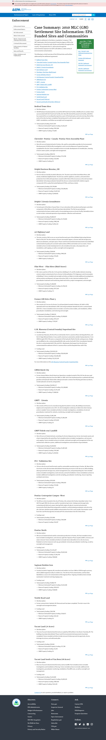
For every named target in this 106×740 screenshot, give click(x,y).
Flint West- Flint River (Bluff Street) (46, 72)
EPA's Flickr (88, 724)
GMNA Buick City (41, 79)
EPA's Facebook (76, 724)
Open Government (57, 717)
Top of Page (90, 134)
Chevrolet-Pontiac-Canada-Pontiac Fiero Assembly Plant (52, 62)
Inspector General (57, 707)
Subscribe (54, 723)
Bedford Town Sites (42, 60)
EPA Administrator (34, 707)
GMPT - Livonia (40, 82)
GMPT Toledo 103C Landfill (44, 84)
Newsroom (54, 713)
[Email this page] (92, 19)
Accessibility (32, 704)
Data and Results (18, 51)
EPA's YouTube (84, 724)
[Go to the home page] (16, 9)
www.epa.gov (53, 3)
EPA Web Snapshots (34, 720)
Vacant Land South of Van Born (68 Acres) (48, 102)
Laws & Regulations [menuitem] (38, 15)
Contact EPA (79, 704)
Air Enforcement (18, 32)
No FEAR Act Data (33, 723)
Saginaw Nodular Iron (42, 94)
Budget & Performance (35, 710)
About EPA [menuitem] (52, 15)
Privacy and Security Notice (36, 729)
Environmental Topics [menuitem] (21, 15)
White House (55, 729)
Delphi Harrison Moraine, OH (44, 65)
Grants (30, 717)
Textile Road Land (41, 97)
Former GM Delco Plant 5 (43, 75)
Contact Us (73, 19)
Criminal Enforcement (20, 43)
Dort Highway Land (42, 70)
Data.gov (54, 704)
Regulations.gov (56, 720)
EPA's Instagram (92, 724)
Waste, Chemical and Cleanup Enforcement (20, 39)
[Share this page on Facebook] (85, 19)
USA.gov (54, 726)
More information (69, 5)
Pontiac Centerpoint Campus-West (46, 89)
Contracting (31, 713)
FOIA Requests (79, 710)
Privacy (30, 726)
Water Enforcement (19, 36)
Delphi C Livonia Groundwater (45, 67)
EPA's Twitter (80, 724)
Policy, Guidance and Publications (20, 55)
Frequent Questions (81, 713)
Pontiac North (40, 92)
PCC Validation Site (42, 87)
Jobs (52, 710)
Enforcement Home (19, 26)
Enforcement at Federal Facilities (20, 47)
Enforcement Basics (19, 29)
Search (93, 15)
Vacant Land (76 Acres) (43, 99)
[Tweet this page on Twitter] (89, 19)
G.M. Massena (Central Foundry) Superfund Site (49, 77)
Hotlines (77, 707)
